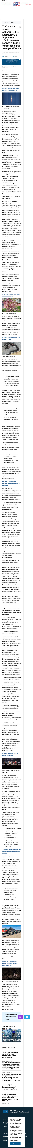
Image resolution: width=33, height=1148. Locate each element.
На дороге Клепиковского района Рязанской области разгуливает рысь (9, 963)
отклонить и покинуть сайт (14, 1139)
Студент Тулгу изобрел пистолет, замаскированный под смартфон (11, 483)
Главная (6, 22)
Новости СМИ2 (6, 1103)
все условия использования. (14, 1135)
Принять (15, 1144)
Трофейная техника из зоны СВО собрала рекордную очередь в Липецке (11, 851)
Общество (12, 22)
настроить (19, 1137)
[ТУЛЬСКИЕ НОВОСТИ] (5, 1112)
